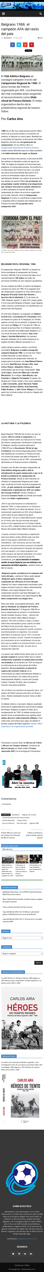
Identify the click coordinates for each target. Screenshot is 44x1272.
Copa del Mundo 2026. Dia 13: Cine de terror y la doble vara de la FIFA (22, 920)
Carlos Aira (7, 38)
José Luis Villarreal (8, 823)
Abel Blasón (16, 815)
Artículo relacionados (10, 846)
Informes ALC (6, 862)
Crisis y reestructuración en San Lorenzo (17, 907)
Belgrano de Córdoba (29, 815)
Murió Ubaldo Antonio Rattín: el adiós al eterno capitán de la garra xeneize (22, 900)
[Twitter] (13, 1253)
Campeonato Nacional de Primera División (20, 148)
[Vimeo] (19, 1253)
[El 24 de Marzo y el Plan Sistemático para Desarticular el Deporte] (36, 859)
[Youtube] (31, 1253)
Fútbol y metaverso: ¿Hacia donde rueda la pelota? (34, 835)
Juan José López (22, 823)
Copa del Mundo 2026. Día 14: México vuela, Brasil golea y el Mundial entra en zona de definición (21, 913)
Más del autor (8, 849)
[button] (40, 14)
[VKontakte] (25, 1253)
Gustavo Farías (22, 820)
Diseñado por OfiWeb (22, 1265)
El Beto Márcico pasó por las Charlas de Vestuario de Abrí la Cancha (11, 835)
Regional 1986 (34, 823)
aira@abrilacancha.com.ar (27, 1239)
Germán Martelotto (8, 820)
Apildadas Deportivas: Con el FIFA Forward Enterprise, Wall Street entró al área (22, 893)
